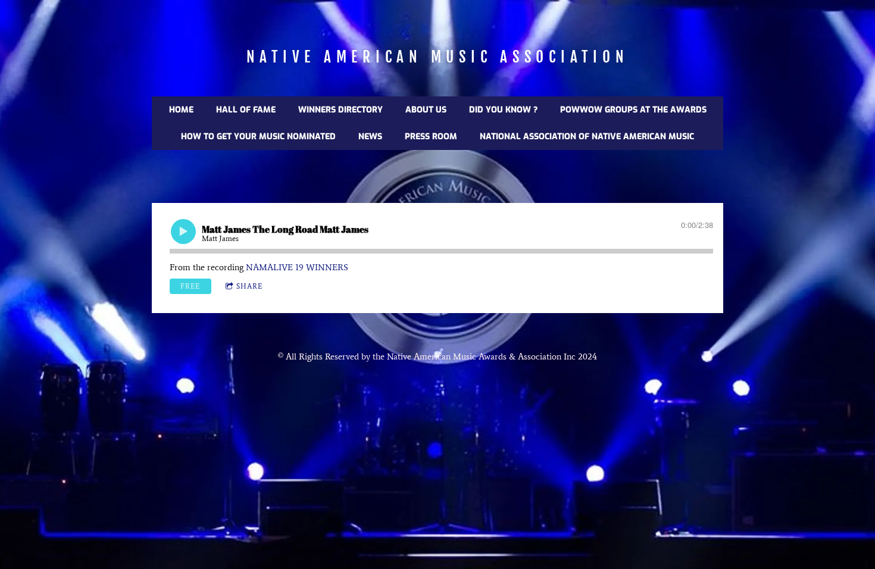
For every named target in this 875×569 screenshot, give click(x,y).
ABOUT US (425, 109)
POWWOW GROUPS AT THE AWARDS (633, 109)
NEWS (370, 136)
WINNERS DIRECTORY (340, 109)
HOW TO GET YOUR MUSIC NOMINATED (258, 136)
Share (249, 286)
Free (190, 286)
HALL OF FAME (246, 109)
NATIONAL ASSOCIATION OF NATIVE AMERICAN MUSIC (587, 136)
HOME (181, 109)
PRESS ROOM (431, 136)
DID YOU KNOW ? (503, 109)
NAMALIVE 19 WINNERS (297, 267)
